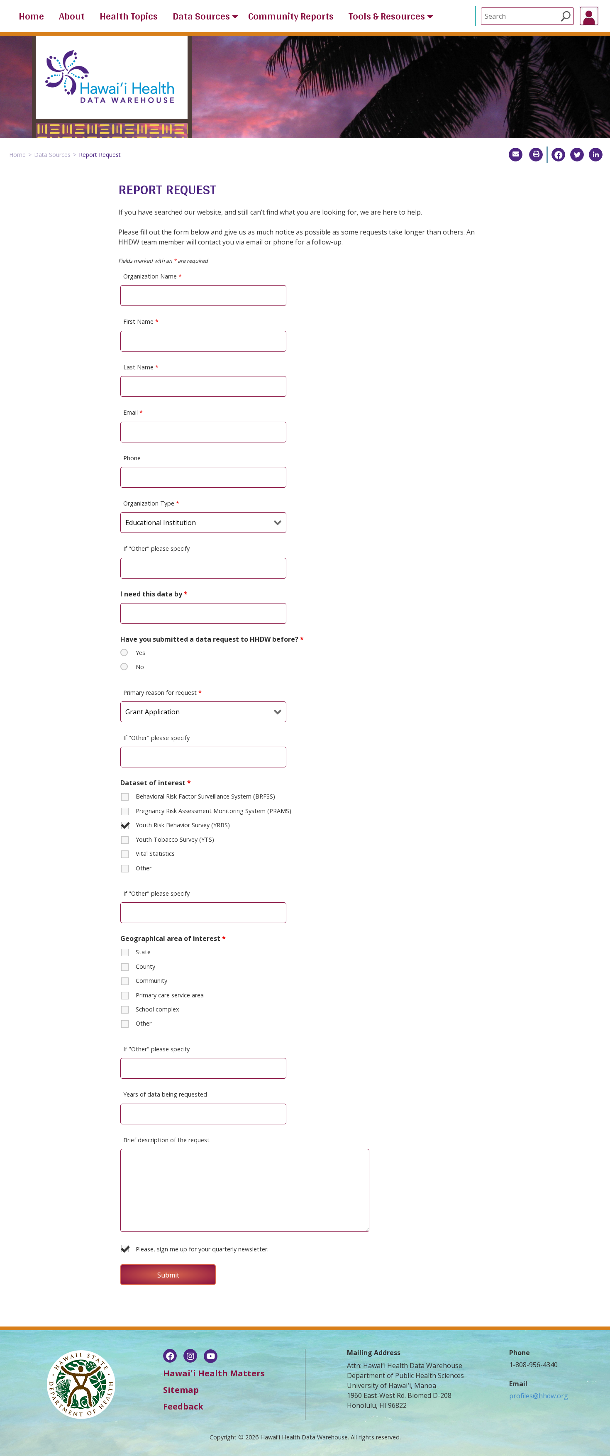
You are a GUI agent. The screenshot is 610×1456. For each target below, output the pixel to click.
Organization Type (151, 503)
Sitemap (181, 1389)
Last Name (141, 367)
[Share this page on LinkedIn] (595, 154)
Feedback (183, 1406)
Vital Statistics (155, 853)
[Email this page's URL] (515, 154)
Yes (140, 653)
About (72, 16)
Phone (132, 458)
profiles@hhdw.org (538, 1395)
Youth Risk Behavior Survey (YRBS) (183, 825)
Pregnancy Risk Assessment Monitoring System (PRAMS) (213, 811)
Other (143, 868)
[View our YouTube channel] (210, 1356)
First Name (141, 321)
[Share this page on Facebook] (558, 154)
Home (31, 16)
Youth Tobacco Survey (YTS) (175, 839)
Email (133, 412)
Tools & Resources (387, 16)
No (140, 667)
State (143, 952)
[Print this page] (536, 154)
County (145, 966)
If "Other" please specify (156, 548)
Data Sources (201, 16)
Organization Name (152, 276)
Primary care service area (170, 995)
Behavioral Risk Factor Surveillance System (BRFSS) (205, 796)
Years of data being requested (165, 1094)
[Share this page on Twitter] (577, 154)
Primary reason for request (162, 692)
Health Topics (129, 16)
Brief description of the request (166, 1140)
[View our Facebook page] (170, 1356)
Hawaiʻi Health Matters (214, 1373)
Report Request (100, 155)
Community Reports (291, 16)
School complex (157, 1009)
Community (151, 981)
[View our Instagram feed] (190, 1356)
